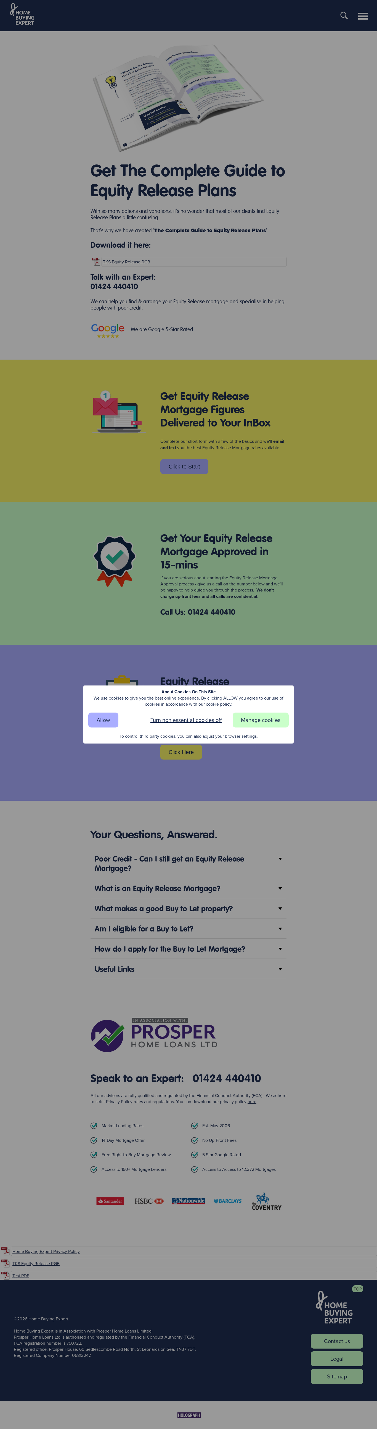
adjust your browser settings (230, 736)
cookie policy (218, 704)
